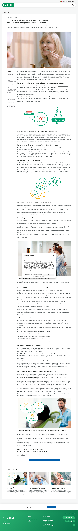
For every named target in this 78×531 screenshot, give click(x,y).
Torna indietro (6, 12)
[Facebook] (66, 521)
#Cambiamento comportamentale (44, 466)
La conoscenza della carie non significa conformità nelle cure (11, 86)
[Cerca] (72, 5)
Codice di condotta (46, 524)
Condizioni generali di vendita (48, 525)
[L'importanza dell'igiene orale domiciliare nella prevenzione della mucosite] (39, 478)
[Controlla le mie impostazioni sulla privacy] (74, 525)
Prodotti (29, 516)
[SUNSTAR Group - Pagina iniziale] (11, 518)
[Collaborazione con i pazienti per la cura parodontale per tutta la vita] (61, 478)
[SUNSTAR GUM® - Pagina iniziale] (8, 5)
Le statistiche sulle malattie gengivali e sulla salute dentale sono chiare (11, 76)
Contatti (29, 521)
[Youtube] (71, 521)
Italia (63, 1)
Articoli (28, 520)
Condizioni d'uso (46, 521)
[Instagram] (68, 521)
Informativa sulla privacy (48, 520)
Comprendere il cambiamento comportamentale (10, 93)
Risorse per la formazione (32, 519)
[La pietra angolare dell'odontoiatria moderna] (17, 478)
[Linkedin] (74, 521)
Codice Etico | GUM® (46, 516)
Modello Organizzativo (47, 519)
